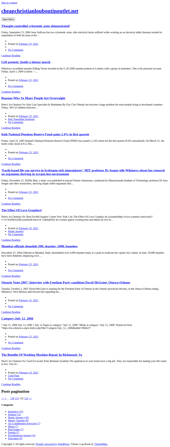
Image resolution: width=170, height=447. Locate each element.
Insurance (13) (15, 411)
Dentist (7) (13, 432)
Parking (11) (14, 414)
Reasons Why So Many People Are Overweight (33, 98)
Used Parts (13, 375)
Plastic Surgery (16, 231)
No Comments (15, 50)
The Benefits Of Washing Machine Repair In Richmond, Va (41, 354)
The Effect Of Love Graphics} (21, 210)
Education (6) (15, 438)
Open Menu (8, 19)
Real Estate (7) (15, 429)
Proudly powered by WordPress (53, 444)
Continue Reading (10, 55)
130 (12, 398)
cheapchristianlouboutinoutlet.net (39, 11)
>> (30, 398)
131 (17, 398)
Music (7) (13, 426)
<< (2, 398)
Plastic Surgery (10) (18, 417)
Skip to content (9, 2)
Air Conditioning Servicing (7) (24, 423)
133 (26, 398)
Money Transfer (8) (18, 420)
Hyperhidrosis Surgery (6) (21, 435)
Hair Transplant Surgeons (21, 119)
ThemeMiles (100, 444)
